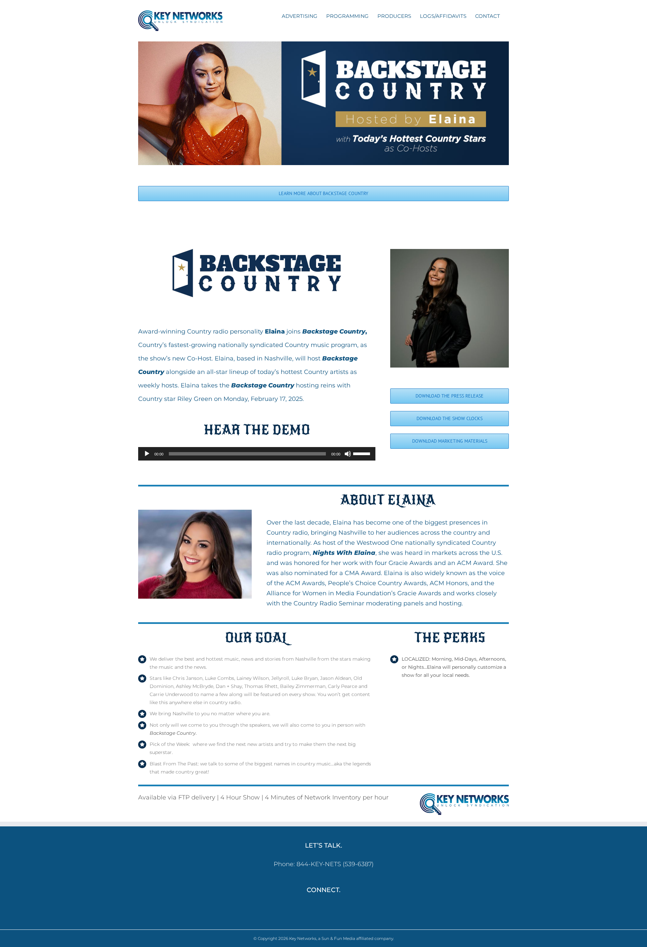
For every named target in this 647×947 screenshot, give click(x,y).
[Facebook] (319, 908)
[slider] (362, 453)
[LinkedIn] (328, 908)
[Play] (147, 453)
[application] (256, 454)
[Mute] (347, 453)
